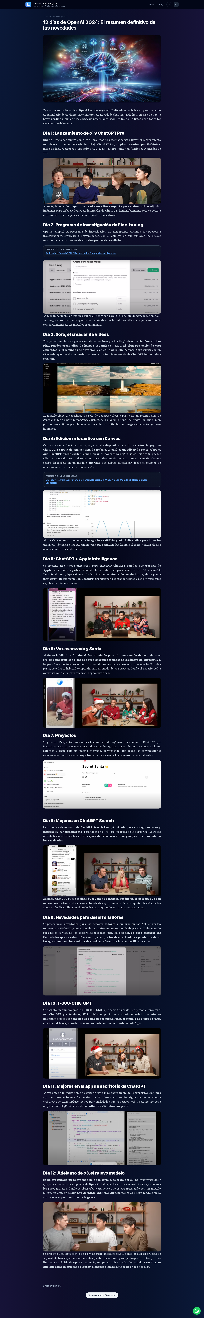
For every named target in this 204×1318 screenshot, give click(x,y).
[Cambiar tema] (176, 4)
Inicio (151, 4)
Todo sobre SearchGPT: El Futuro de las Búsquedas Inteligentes (81, 253)
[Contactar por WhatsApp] (197, 1311)
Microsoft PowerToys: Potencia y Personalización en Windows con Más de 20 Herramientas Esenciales (96, 481)
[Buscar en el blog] (168, 4)
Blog (161, 4)
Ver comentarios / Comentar (102, 1295)
